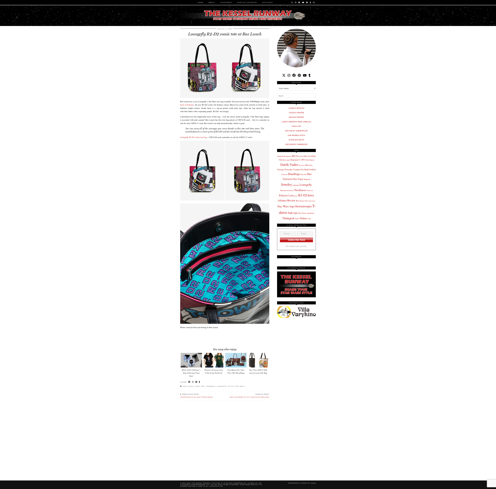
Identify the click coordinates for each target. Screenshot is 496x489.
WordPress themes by (302, 483)
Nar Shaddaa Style (296, 135)
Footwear (284, 174)
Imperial (307, 179)
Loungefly (222, 386)
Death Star (302, 165)
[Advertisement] (224, 337)
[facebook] (294, 75)
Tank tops (293, 213)
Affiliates (267, 2)
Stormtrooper (303, 206)
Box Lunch (188, 386)
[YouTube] (303, 2)
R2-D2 (231, 386)
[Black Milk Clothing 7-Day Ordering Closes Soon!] (191, 360)
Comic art (200, 386)
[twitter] (283, 75)
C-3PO (302, 159)
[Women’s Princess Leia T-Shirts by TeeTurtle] (213, 360)
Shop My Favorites (247, 2)
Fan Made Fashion (308, 169)
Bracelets (294, 159)
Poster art (310, 190)
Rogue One (304, 201)
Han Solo (304, 174)
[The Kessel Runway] (248, 12)
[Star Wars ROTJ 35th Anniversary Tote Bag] (258, 360)
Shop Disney (311, 201)
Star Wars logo (286, 206)
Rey (297, 200)
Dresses (308, 165)
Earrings (280, 169)
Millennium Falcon (287, 190)
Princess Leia (286, 195)
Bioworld (300, 156)
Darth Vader (289, 164)
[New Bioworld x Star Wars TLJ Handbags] (236, 360)
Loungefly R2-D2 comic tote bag (193, 137)
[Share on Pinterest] (196, 382)
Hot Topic (298, 179)
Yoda (309, 219)
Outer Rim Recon (296, 140)
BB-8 (294, 155)
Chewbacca (309, 160)
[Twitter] (292, 2)
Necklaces (300, 190)
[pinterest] (299, 75)
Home (200, 2)
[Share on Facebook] (189, 382)
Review (291, 200)
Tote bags (240, 386)
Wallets (303, 218)
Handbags (211, 386)
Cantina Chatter (296, 113)
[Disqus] (224, 437)
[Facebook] (307, 2)
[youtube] (305, 75)
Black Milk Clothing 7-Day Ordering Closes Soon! (191, 373)
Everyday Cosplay (292, 169)
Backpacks (287, 156)
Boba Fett (307, 156)
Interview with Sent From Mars (196, 395)
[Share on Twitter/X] (193, 382)
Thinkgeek (288, 218)
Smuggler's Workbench (296, 144)
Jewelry (286, 184)
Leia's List (296, 126)
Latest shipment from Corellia (296, 122)
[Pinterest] (299, 2)
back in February (187, 104)
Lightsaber (296, 185)
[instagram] (289, 75)
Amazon (280, 156)
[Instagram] (296, 2)
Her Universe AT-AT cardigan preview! (249, 395)
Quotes (296, 196)
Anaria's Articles (296, 108)
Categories (226, 2)
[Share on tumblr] (199, 382)
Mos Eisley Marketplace (296, 131)
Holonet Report (296, 117)
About (211, 2)
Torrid (297, 218)
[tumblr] (310, 2)
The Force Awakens (306, 213)
